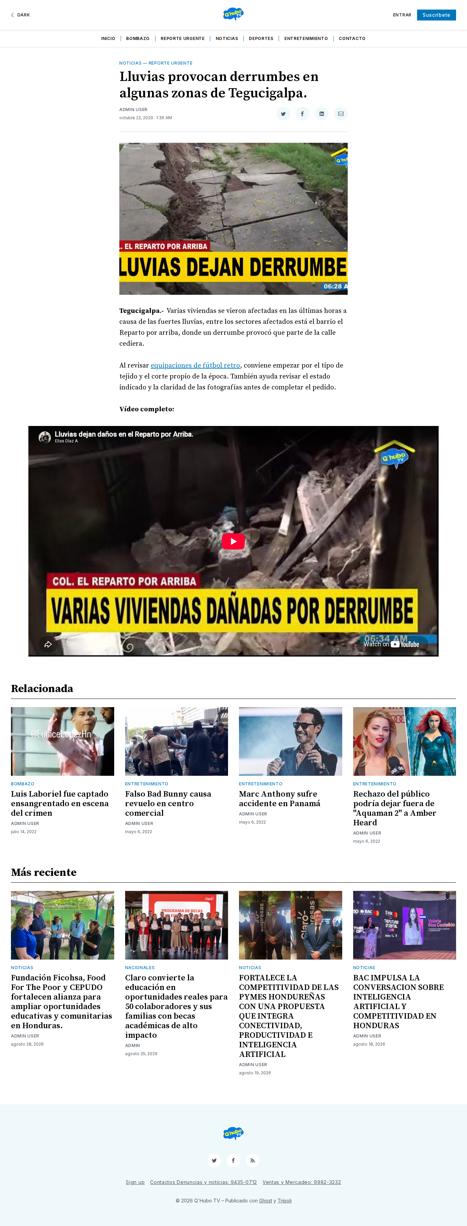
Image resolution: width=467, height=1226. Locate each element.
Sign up (135, 1182)
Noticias (227, 38)
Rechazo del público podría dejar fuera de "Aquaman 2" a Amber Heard (395, 808)
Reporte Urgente (183, 38)
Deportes (261, 38)
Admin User (133, 109)
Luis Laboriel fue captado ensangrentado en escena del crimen (60, 803)
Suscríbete (437, 15)
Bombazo (138, 38)
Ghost (265, 1200)
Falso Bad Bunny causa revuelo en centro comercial (168, 803)
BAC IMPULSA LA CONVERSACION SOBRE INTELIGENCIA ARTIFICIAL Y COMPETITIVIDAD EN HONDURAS (398, 1002)
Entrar (402, 14)
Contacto (352, 38)
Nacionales (140, 967)
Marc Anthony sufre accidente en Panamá (279, 799)
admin (133, 1045)
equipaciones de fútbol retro (195, 365)
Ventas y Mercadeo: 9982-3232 (302, 1182)
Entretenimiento (306, 38)
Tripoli (285, 1200)
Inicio (108, 38)
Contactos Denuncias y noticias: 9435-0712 (203, 1182)
